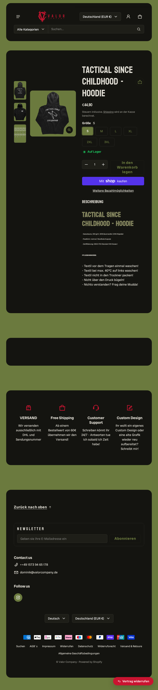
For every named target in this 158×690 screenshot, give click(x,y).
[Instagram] (18, 597)
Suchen (20, 646)
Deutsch (54, 618)
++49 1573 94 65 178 (34, 565)
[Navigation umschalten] (18, 16)
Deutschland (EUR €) (97, 17)
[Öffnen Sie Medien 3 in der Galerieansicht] (20, 133)
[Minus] (86, 164)
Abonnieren (125, 538)
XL (130, 131)
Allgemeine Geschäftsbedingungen (79, 653)
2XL (89, 142)
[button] (140, 16)
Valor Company (68, 662)
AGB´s (34, 646)
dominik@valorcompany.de (39, 572)
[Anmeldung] (128, 16)
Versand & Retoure (131, 646)
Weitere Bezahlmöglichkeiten (113, 191)
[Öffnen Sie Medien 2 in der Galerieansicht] (20, 112)
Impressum (48, 646)
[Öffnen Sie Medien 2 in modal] (53, 113)
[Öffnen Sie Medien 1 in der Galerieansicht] (20, 90)
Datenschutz (85, 646)
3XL (107, 142)
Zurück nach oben (30, 507)
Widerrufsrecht (107, 646)
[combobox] (96, 29)
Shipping (108, 112)
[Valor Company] (51, 17)
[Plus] (103, 164)
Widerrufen (66, 646)
